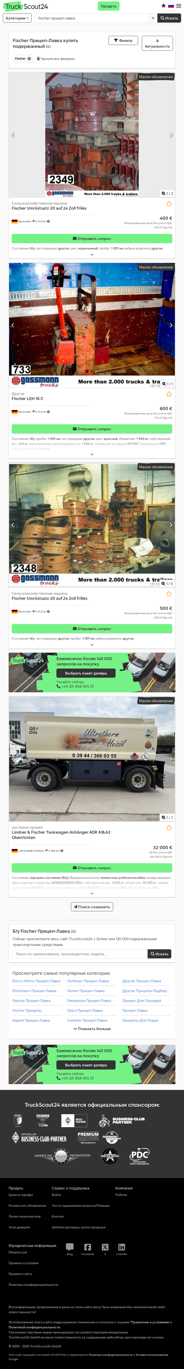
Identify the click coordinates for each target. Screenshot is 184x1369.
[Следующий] (171, 135)
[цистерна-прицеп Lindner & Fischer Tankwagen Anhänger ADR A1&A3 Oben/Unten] (92, 759)
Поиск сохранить (93, 906)
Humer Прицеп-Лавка (85, 990)
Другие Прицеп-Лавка (141, 980)
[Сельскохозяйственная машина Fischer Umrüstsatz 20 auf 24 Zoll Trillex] (92, 525)
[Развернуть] (92, 254)
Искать (171, 18)
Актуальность (157, 46)
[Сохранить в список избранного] (169, 203)
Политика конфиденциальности (110, 1354)
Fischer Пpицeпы (27, 1010)
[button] (178, 6)
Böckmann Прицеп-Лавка (34, 990)
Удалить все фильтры (57, 58)
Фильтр (125, 40)
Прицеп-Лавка (134, 1010)
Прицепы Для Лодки (140, 1020)
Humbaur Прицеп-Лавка (88, 980)
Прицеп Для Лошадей (141, 1000)
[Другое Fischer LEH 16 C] (92, 325)
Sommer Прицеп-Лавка (87, 1020)
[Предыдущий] (13, 135)
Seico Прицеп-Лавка (85, 1010)
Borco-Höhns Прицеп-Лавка (36, 980)
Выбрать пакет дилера (86, 673)
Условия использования (152, 1354)
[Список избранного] (163, 6)
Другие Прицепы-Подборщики (149, 990)
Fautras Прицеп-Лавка (31, 1000)
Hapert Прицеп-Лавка (31, 1020)
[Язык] (171, 6)
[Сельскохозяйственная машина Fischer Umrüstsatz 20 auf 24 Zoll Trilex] (92, 135)
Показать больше (94, 1028)
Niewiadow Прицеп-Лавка (89, 1000)
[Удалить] (153, 18)
